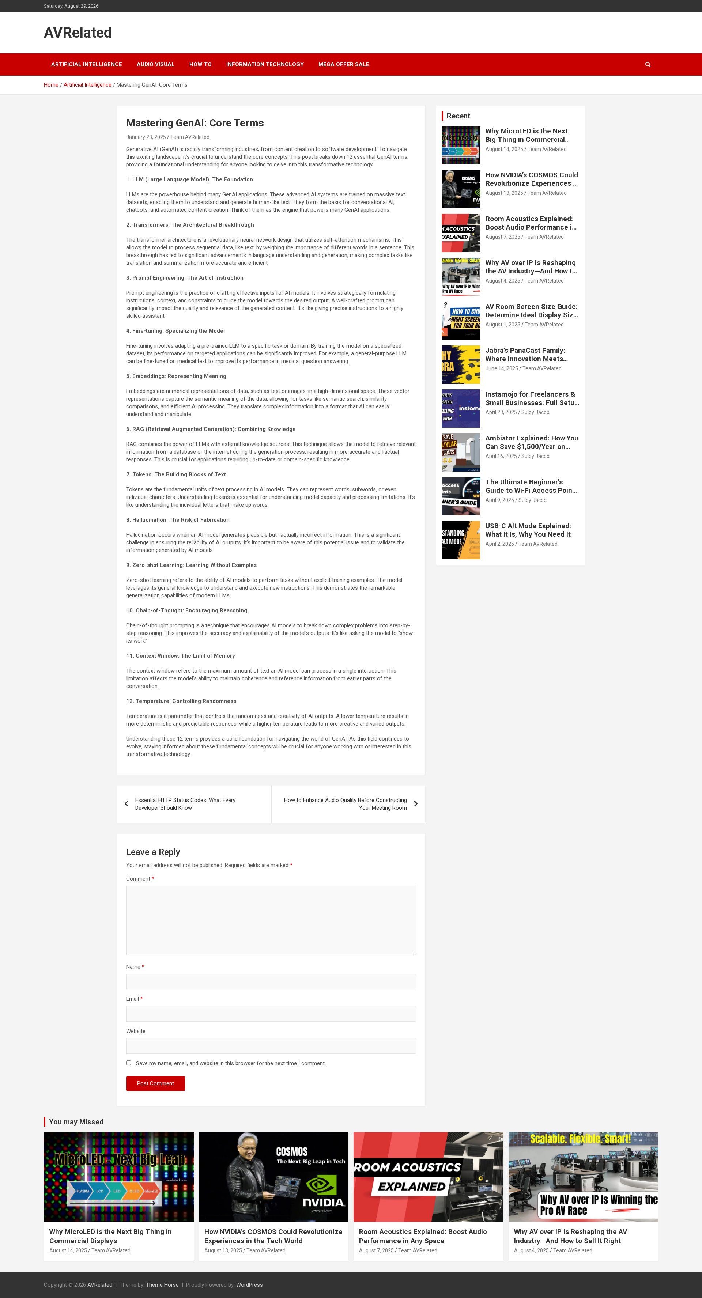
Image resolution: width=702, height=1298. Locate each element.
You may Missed (76, 1121)
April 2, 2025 (500, 544)
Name (135, 967)
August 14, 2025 (504, 149)
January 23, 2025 (146, 137)
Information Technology (265, 64)
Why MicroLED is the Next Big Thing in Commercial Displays (527, 139)
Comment (140, 878)
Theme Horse (162, 1285)
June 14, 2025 (502, 368)
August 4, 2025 (503, 281)
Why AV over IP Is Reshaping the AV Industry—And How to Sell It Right (531, 271)
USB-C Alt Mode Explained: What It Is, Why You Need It (528, 530)
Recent (458, 115)
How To (200, 64)
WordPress (249, 1285)
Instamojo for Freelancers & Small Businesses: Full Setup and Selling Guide (532, 402)
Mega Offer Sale (343, 64)
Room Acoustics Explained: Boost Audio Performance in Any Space (531, 227)
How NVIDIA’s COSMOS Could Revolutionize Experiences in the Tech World (532, 183)
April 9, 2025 (500, 500)
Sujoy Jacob (535, 412)
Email (134, 999)
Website (136, 1031)
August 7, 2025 (503, 237)
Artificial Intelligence (86, 64)
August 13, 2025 (504, 193)
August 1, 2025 (503, 325)
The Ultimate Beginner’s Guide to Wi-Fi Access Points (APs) (532, 490)
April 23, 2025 (501, 412)
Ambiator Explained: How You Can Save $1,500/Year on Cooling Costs (532, 446)
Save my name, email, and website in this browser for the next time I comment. (231, 1063)
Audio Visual (156, 64)
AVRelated (78, 32)
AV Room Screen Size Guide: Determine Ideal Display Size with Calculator (532, 315)
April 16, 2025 (501, 456)
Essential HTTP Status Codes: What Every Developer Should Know (185, 804)
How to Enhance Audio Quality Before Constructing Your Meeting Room (345, 804)
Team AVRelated (190, 137)
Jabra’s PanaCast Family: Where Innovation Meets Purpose (525, 358)
